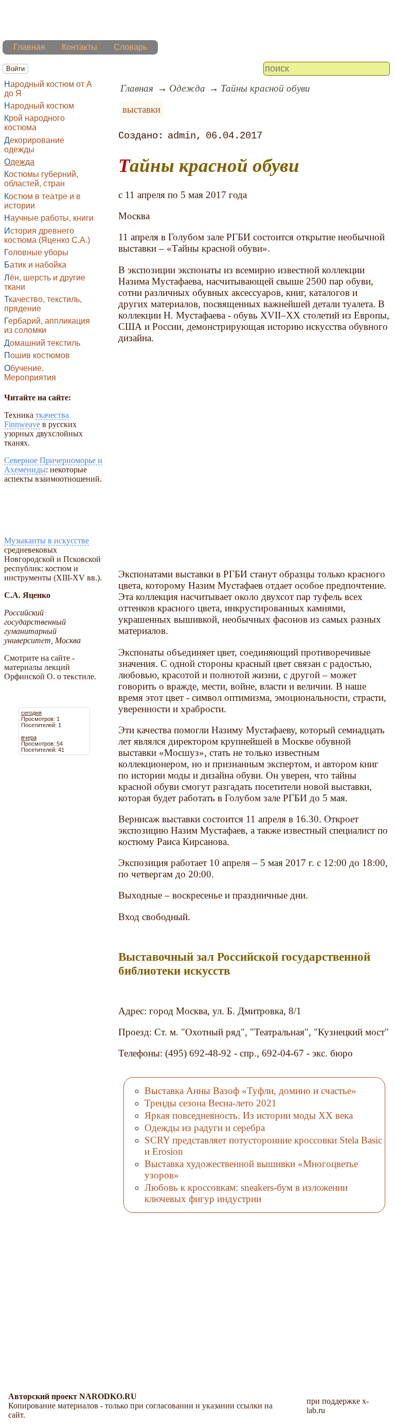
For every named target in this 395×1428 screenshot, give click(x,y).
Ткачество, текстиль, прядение (43, 304)
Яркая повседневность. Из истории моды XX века (249, 1115)
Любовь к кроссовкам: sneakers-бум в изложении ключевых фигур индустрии (246, 1193)
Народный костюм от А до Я (48, 89)
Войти (15, 69)
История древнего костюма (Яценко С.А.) (47, 235)
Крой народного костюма (34, 123)
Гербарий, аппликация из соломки (47, 325)
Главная (29, 47)
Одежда (19, 161)
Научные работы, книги (49, 218)
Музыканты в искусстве (46, 540)
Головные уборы (36, 252)
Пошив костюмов (37, 355)
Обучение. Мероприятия (30, 373)
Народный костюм (39, 105)
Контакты (79, 47)
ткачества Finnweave (36, 420)
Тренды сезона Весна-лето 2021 (211, 1103)
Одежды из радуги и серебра (205, 1127)
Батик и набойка (35, 264)
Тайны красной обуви (265, 88)
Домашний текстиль (42, 343)
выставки (141, 109)
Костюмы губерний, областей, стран (41, 179)
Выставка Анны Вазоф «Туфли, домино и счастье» (250, 1090)
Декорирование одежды (34, 145)
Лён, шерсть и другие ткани (44, 282)
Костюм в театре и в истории (42, 201)
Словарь (130, 47)
